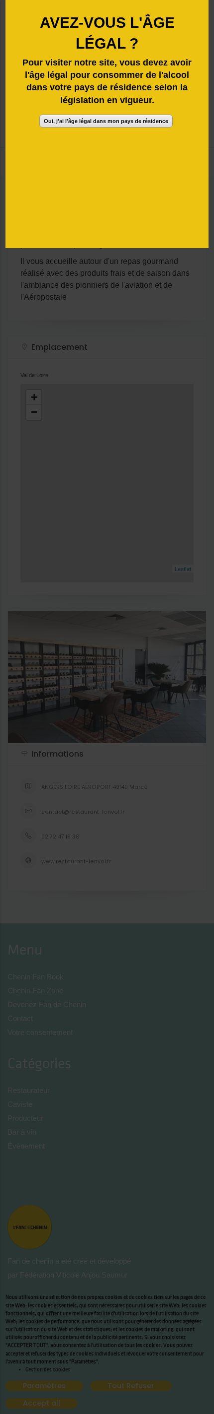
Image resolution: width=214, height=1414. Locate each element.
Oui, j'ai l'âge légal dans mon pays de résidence (106, 121)
